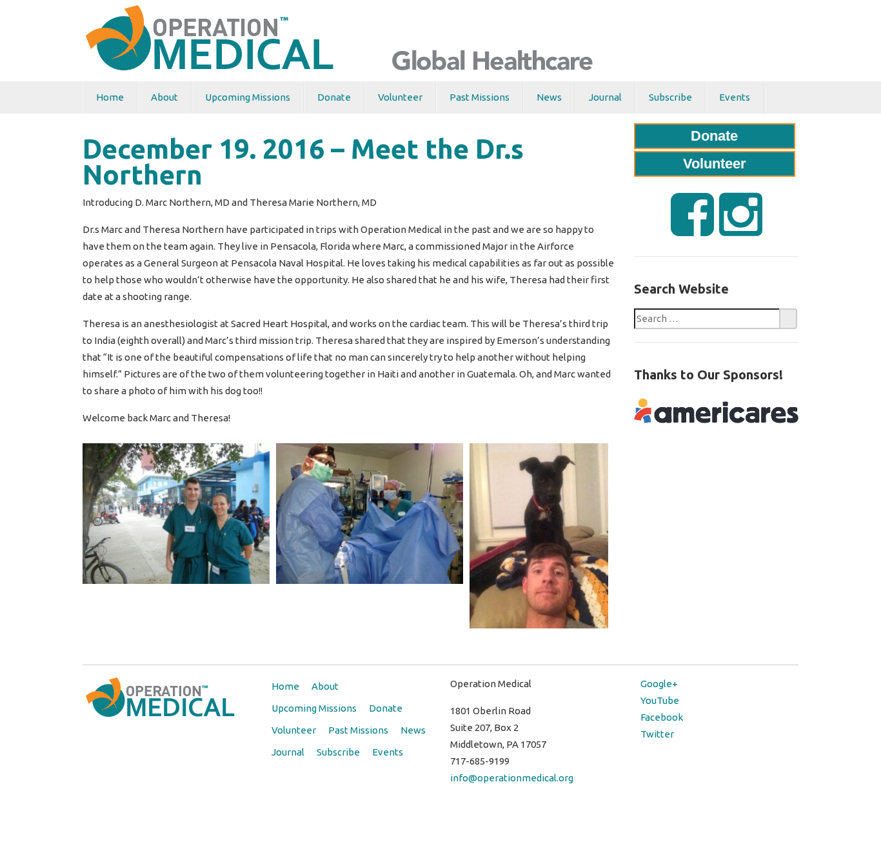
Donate (334, 97)
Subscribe (670, 97)
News (549, 97)
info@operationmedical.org (511, 777)
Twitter (657, 733)
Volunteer (400, 97)
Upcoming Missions (247, 97)
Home (110, 97)
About (164, 97)
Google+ (659, 683)
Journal (605, 97)
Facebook (661, 717)
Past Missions (480, 97)
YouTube (659, 700)
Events (734, 97)
